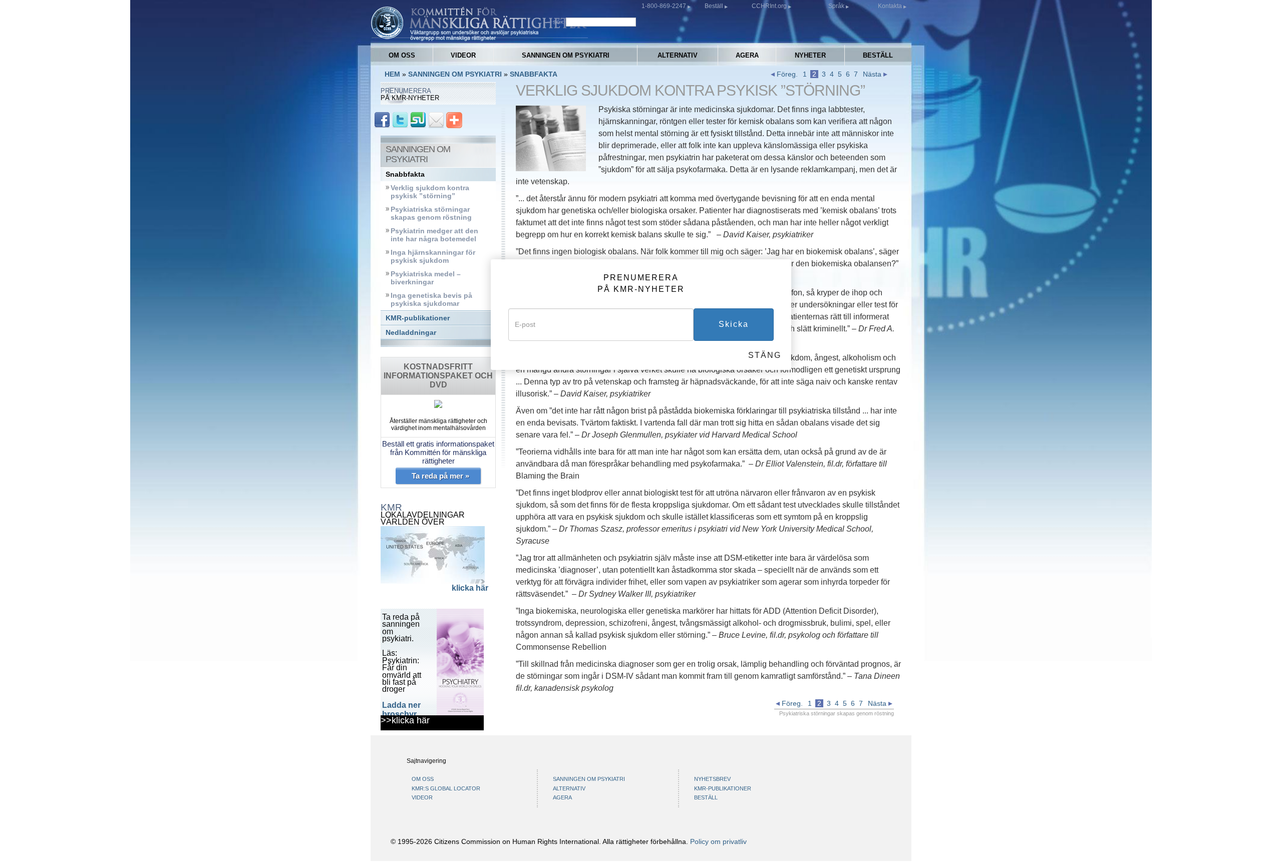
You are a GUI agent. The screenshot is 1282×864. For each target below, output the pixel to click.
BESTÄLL (878, 55)
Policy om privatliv (718, 841)
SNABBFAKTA (533, 74)
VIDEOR (463, 55)
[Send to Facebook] (382, 119)
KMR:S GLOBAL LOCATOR (446, 788)
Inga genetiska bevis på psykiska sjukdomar (431, 299)
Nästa (873, 74)
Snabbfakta (405, 174)
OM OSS (402, 55)
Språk (836, 6)
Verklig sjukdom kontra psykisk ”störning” (430, 192)
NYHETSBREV (712, 779)
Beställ (715, 6)
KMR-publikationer (418, 318)
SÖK (558, 22)
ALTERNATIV (678, 55)
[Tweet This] (400, 119)
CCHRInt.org (770, 6)
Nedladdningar (411, 332)
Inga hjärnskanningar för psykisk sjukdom (433, 256)
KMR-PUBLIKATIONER (722, 788)
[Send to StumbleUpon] (418, 119)
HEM (392, 74)
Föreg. (786, 74)
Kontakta (890, 6)
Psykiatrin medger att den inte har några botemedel (434, 235)
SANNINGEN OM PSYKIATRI (565, 55)
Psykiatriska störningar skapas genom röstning (431, 213)
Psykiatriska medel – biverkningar (426, 278)
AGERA (747, 55)
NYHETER (810, 55)
